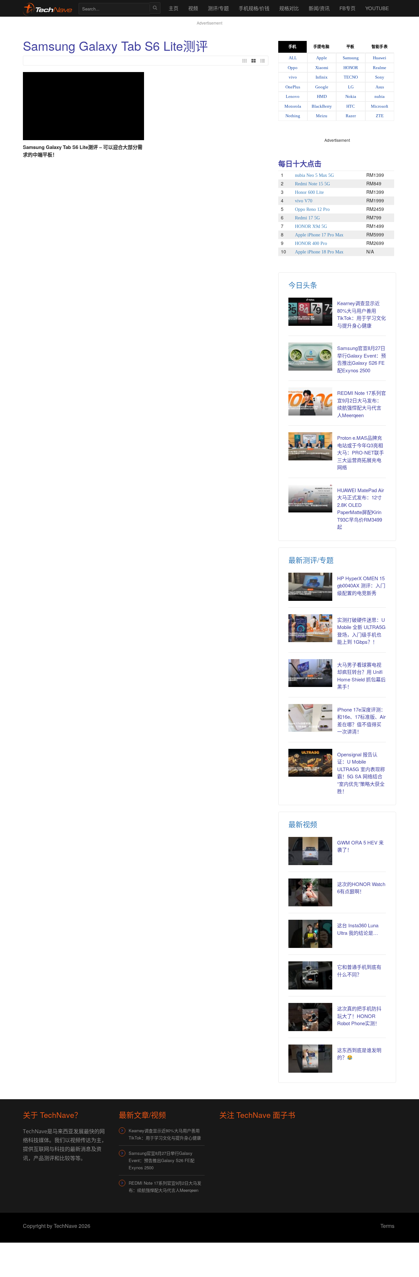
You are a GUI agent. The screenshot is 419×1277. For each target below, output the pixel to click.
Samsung (351, 57)
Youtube (377, 8)
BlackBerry (322, 106)
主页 (173, 8)
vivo (293, 77)
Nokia (350, 96)
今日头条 (302, 285)
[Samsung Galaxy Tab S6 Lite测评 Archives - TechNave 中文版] (47, 8)
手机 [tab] (292, 47)
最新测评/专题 (311, 560)
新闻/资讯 (319, 8)
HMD (322, 96)
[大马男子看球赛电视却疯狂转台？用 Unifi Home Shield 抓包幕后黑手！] (310, 673)
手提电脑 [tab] (321, 47)
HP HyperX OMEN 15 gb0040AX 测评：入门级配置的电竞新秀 (361, 585)
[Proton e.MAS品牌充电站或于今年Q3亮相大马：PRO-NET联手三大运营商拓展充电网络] (310, 446)
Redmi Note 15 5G (312, 183)
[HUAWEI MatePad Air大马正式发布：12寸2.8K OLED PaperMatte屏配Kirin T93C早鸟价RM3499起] (310, 499)
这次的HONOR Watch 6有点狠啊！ (361, 887)
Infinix (322, 77)
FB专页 (347, 8)
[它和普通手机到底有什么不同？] (310, 975)
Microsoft (379, 106)
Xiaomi (321, 67)
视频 (193, 8)
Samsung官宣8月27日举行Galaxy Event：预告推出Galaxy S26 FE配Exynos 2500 (361, 359)
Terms (387, 1226)
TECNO (351, 77)
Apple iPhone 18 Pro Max (319, 252)
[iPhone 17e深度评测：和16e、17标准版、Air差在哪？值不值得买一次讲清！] (310, 718)
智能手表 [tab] (379, 47)
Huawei (379, 57)
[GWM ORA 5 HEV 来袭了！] (310, 851)
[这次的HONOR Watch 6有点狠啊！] (310, 893)
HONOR (350, 67)
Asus (379, 86)
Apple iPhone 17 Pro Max (319, 234)
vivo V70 (303, 200)
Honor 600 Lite (309, 192)
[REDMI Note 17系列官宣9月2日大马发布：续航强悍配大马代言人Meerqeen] (310, 401)
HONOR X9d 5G (311, 226)
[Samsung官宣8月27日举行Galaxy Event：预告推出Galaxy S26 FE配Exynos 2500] (310, 356)
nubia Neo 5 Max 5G (314, 175)
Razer (351, 115)
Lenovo (293, 96)
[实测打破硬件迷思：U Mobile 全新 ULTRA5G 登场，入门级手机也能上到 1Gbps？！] (310, 628)
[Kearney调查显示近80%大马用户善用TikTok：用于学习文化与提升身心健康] (310, 312)
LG (351, 86)
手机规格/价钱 (254, 8)
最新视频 (302, 824)
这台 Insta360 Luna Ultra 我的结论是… (357, 929)
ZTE (380, 115)
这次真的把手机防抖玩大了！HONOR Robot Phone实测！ (359, 1016)
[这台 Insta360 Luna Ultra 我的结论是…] (310, 934)
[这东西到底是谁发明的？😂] (310, 1059)
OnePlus (292, 86)
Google (321, 86)
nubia (379, 96)
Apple (321, 57)
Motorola (292, 106)
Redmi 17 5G (307, 217)
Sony (379, 77)
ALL (293, 57)
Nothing (292, 115)
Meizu (321, 115)
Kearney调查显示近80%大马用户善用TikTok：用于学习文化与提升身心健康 (361, 314)
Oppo (293, 67)
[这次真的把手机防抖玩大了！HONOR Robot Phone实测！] (310, 1017)
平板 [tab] (350, 47)
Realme (379, 67)
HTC (350, 106)
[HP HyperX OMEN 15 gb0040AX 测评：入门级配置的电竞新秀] (310, 587)
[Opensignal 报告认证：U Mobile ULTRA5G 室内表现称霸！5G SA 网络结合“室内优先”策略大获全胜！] (310, 763)
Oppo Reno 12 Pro (312, 209)
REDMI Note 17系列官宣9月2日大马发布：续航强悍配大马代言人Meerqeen (361, 403)
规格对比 (289, 8)
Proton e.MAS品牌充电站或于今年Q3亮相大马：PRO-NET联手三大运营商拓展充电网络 (360, 452)
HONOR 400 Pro (311, 243)
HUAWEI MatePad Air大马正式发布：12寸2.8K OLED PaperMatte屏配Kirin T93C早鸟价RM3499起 (360, 508)
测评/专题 (218, 8)
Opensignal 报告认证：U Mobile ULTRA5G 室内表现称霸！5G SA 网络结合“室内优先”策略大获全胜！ (361, 773)
